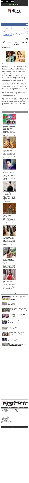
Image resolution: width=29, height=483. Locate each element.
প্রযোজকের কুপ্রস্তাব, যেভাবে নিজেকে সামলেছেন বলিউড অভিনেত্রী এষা (8, 34)
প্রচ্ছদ (3, 28)
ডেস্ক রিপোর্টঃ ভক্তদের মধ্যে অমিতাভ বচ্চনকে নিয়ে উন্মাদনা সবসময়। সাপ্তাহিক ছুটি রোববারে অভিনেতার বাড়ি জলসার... (9, 153)
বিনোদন (7, 28)
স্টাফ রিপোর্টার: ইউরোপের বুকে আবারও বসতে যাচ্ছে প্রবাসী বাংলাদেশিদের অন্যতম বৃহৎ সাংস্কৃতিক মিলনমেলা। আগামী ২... (9, 131)
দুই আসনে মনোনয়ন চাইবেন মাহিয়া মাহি (22, 33)
